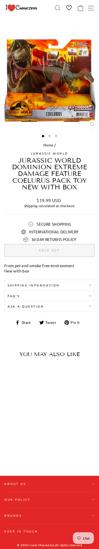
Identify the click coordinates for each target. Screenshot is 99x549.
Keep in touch (21, 531)
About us (15, 484)
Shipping (31, 206)
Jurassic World (49, 153)
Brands (13, 515)
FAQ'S (14, 296)
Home (48, 145)
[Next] (33, 393)
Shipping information (34, 285)
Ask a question (26, 306)
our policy (17, 499)
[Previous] (10, 393)
